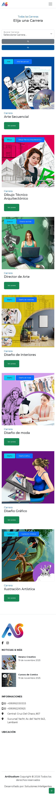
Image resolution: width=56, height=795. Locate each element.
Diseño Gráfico (24, 456)
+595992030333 (16, 703)
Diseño (9, 300)
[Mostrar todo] (28, 47)
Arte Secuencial (23, 62)
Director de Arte (25, 222)
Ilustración (11, 534)
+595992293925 (16, 708)
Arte (8, 62)
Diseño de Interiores (26, 300)
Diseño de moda (25, 378)
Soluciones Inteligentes (38, 786)
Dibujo (9, 140)
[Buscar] (28, 41)
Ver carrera (12, 126)
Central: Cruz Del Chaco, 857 (23, 713)
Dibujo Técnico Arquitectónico (30, 140)
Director (10, 222)
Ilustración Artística (29, 534)
